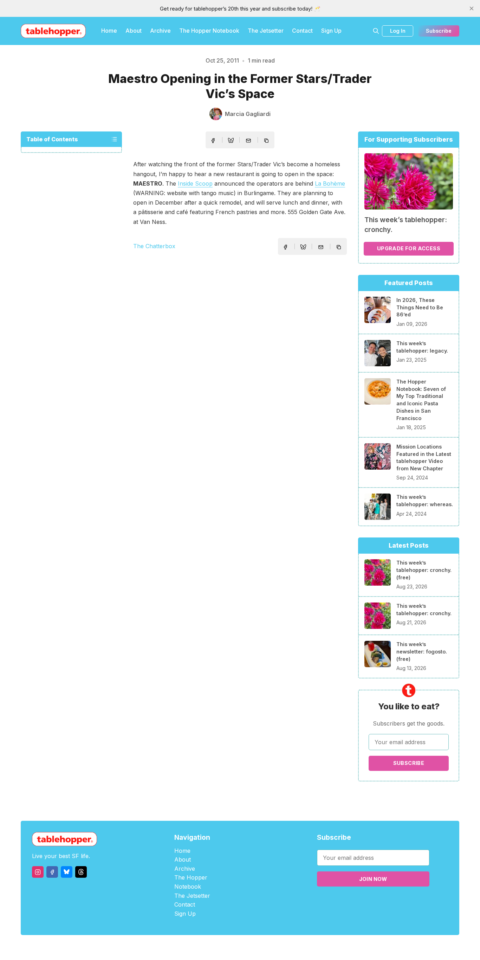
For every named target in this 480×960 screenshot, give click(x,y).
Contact (302, 30)
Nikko (306, 948)
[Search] (376, 31)
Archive (160, 30)
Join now (373, 879)
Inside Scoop (195, 183)
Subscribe (439, 31)
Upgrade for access (408, 248)
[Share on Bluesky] (231, 141)
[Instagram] (38, 872)
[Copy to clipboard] (267, 141)
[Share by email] (248, 140)
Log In (398, 31)
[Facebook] (52, 872)
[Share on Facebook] (212, 140)
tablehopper (197, 948)
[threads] (81, 872)
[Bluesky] (66, 872)
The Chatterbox (154, 246)
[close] (471, 8)
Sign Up (331, 30)
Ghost (258, 948)
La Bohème (330, 183)
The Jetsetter (266, 30)
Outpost (277, 948)
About (133, 30)
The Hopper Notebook (209, 30)
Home (109, 30)
